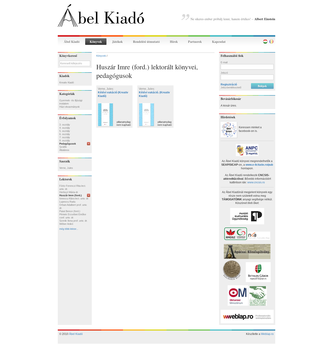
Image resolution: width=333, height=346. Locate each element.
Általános (64, 150)
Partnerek (195, 41)
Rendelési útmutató (146, 41)
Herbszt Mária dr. (68, 192)
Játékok (117, 41)
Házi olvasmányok (69, 106)
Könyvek (96, 41)
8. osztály (64, 140)
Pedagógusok (67, 143)
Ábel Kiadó (72, 41)
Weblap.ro (267, 334)
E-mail (224, 62)
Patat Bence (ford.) (69, 211)
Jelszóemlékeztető (231, 87)
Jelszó (224, 72)
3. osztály (64, 124)
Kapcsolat (219, 41)
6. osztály (64, 134)
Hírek (174, 41)
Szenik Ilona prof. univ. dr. (73, 220)
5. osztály (64, 131)
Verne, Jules (66, 168)
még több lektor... (68, 228)
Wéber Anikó (66, 224)
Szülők (63, 146)
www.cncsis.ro (256, 182)
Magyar (265, 41)
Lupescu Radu (67, 201)
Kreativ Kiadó (66, 82)
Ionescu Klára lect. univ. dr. (74, 198)
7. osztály (64, 137)
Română (271, 41)
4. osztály (64, 127)
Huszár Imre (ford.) (70, 195)
